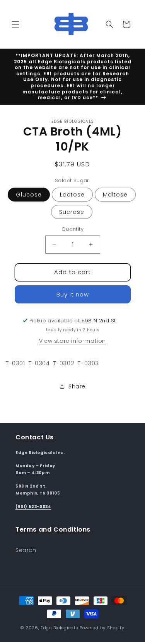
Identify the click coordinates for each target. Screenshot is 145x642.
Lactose (72, 194)
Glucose (29, 194)
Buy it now (72, 294)
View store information (72, 341)
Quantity (72, 229)
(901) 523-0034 (33, 507)
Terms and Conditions (52, 529)
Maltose (115, 194)
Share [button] (76, 386)
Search (25, 550)
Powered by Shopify (102, 628)
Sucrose (71, 212)
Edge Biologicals (59, 628)
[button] (15, 24)
